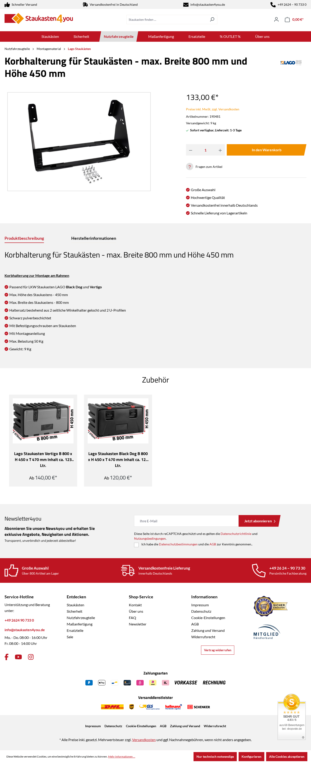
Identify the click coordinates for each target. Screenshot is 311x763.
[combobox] (166, 19)
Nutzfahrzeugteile (81, 617)
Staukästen (75, 605)
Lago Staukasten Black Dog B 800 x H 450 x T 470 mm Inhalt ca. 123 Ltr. (118, 460)
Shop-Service (141, 596)
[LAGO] (291, 69)
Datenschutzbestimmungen (178, 544)
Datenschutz (201, 611)
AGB (212, 544)
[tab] (24, 238)
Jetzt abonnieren (258, 521)
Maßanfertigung (79, 624)
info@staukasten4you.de (207, 4)
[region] (78, 141)
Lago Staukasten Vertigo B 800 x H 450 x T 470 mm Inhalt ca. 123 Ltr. (43, 460)
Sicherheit (74, 611)
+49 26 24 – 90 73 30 (287, 568)
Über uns (136, 611)
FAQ (132, 617)
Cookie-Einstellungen (208, 617)
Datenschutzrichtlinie (236, 534)
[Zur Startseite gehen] (39, 18)
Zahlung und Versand (208, 630)
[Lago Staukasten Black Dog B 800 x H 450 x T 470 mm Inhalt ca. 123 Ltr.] (118, 420)
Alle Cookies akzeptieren (286, 756)
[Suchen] (212, 19)
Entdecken (76, 596)
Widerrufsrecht (203, 637)
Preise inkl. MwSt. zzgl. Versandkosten (212, 109)
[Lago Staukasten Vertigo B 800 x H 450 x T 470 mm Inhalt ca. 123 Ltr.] (43, 420)
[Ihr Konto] (276, 19)
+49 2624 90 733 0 (19, 620)
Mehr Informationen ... (121, 756)
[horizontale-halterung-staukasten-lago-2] (79, 141)
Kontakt (135, 605)
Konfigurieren (251, 756)
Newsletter (137, 624)
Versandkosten (144, 739)
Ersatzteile (75, 630)
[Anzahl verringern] (190, 150)
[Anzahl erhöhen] (220, 150)
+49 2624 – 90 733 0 (292, 4)
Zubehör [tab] (155, 379)
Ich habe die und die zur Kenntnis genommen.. (196, 544)
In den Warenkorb (266, 150)
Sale (70, 637)
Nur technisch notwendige (215, 756)
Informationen (204, 596)
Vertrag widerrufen (217, 650)
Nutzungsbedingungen (150, 538)
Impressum (200, 605)
